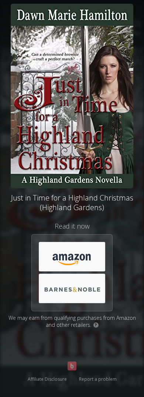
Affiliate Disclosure (47, 379)
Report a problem (98, 379)
